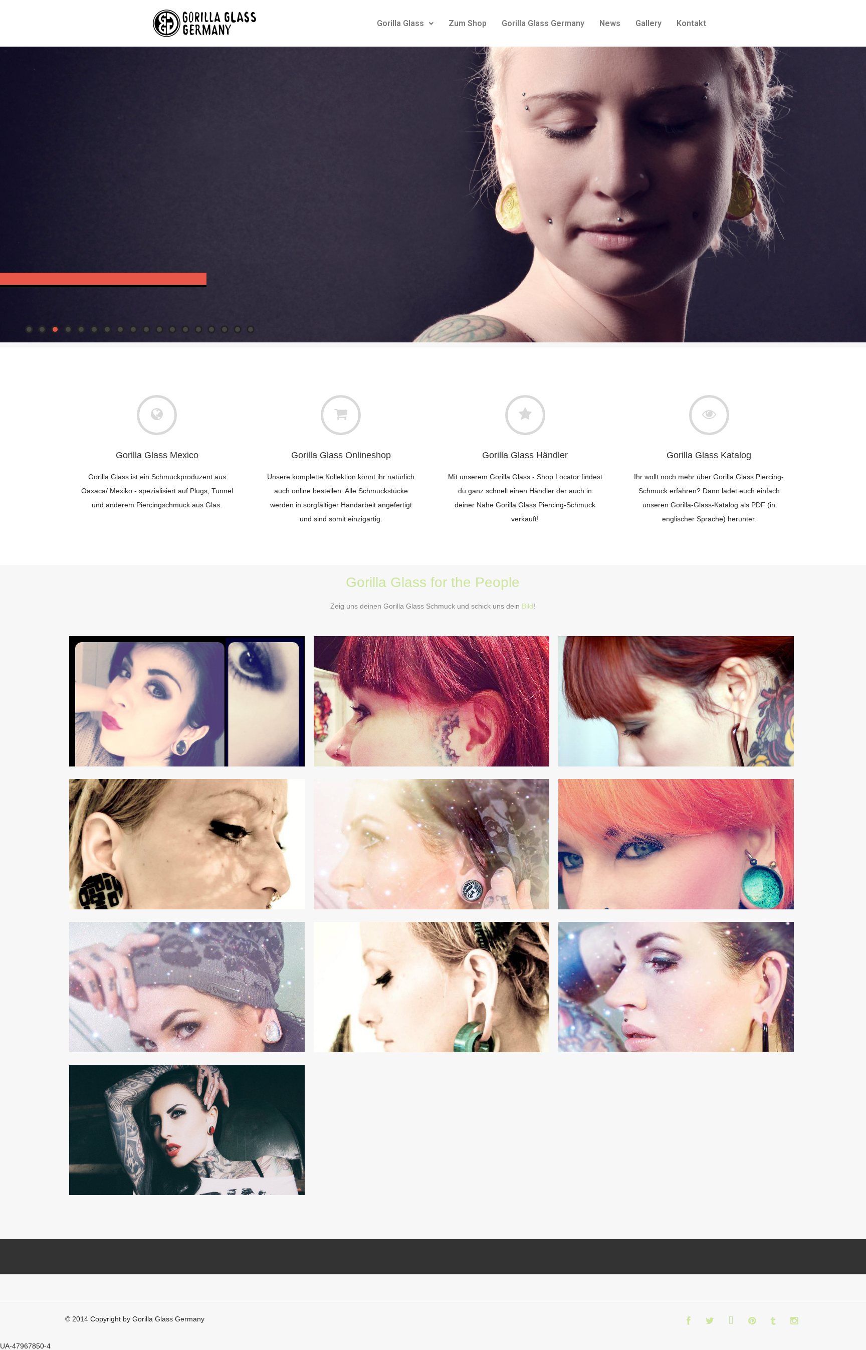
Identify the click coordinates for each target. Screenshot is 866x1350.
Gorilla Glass (400, 23)
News (609, 23)
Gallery (648, 23)
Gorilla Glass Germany (543, 23)
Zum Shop (468, 23)
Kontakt (691, 23)
